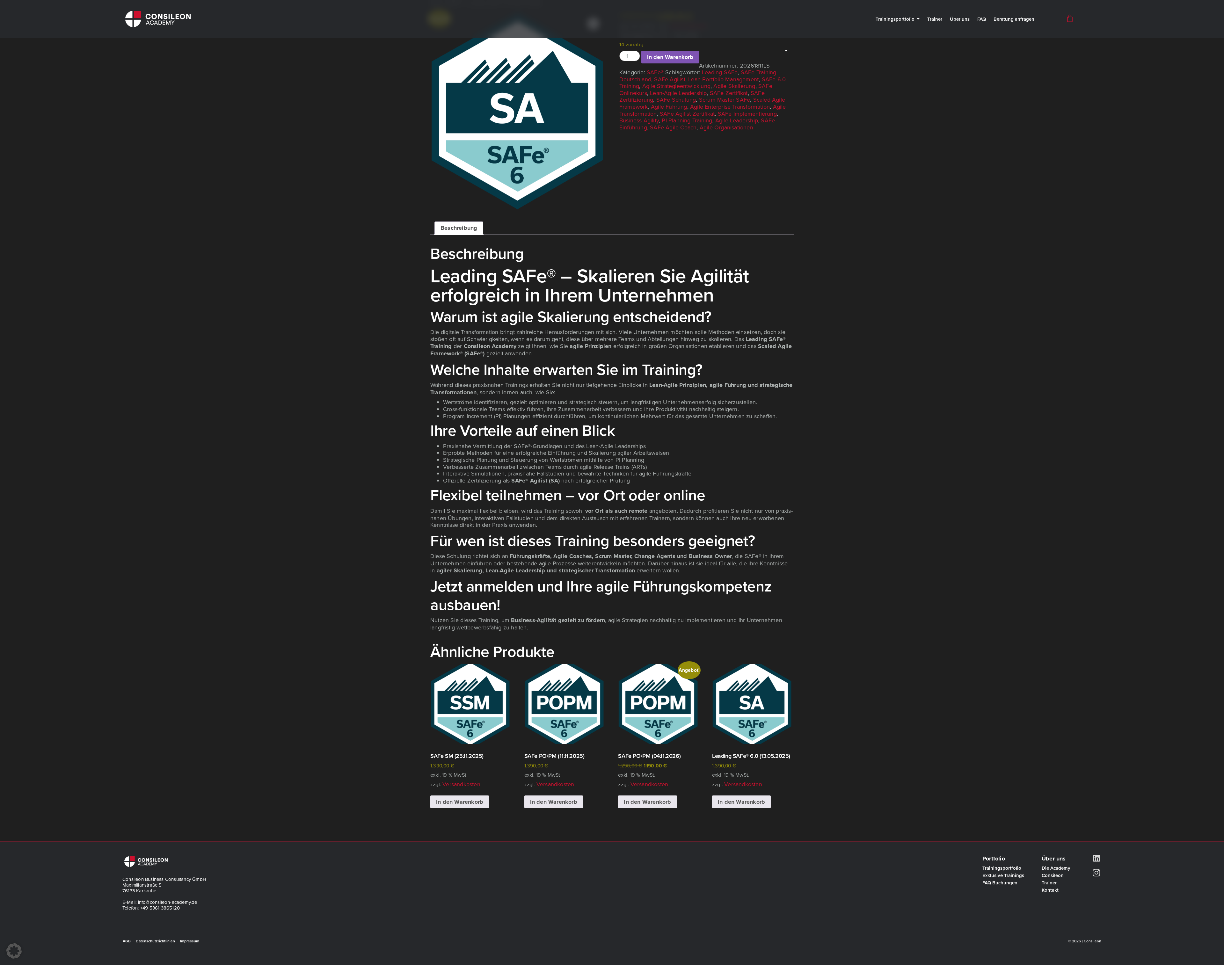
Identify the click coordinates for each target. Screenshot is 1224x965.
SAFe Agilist (669, 79)
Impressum (189, 941)
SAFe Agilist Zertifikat (687, 114)
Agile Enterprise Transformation (730, 107)
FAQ (981, 19)
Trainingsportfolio (895, 19)
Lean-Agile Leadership (678, 93)
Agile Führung (669, 107)
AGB (127, 941)
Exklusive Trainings (1003, 875)
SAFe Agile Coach (673, 127)
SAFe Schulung (676, 100)
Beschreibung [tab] (459, 228)
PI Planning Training (687, 120)
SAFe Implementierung (747, 114)
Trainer (934, 19)
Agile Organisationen (726, 127)
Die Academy (1056, 868)
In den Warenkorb (670, 57)
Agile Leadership (736, 120)
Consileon (1053, 875)
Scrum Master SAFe (724, 100)
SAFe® (655, 72)
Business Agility (639, 120)
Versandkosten (461, 784)
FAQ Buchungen (999, 883)
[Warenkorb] (1070, 18)
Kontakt (1050, 890)
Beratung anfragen (1014, 19)
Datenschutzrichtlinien (155, 941)
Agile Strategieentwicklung (676, 86)
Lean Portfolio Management (723, 79)
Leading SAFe (720, 72)
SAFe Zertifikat (729, 93)
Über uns (960, 19)
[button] (14, 951)
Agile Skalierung (734, 86)
